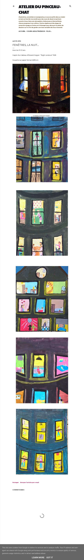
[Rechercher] (70, 6)
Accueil (22, 31)
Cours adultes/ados (36, 31)
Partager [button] (15, 482)
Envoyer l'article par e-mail (29, 482)
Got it (49, 557)
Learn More (38, 557)
